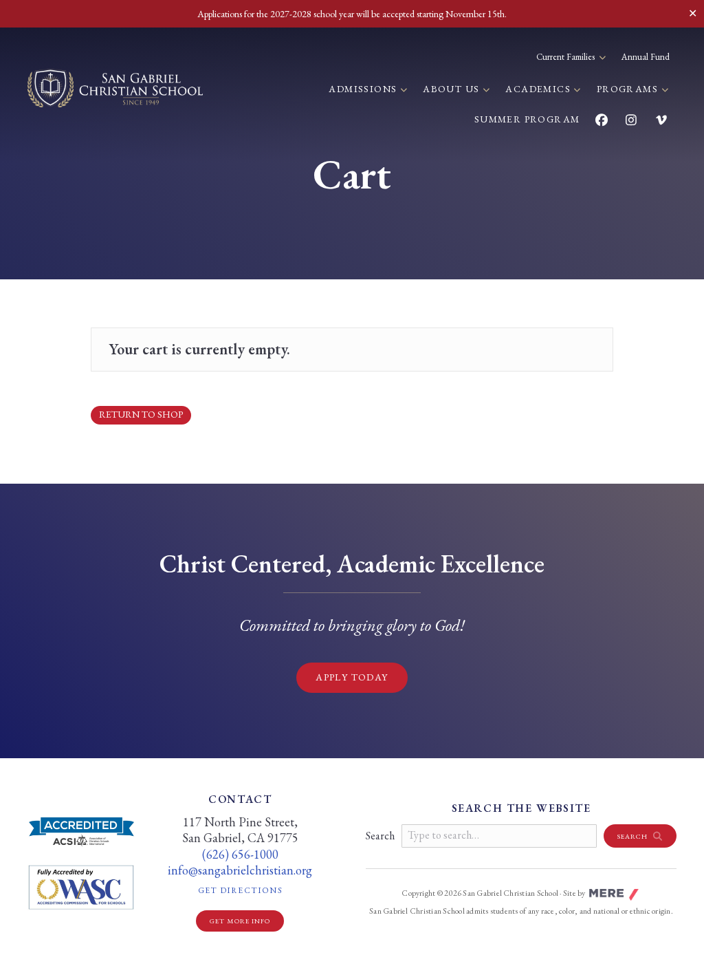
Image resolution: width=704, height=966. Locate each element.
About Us (453, 89)
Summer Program (527, 119)
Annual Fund (646, 57)
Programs (629, 89)
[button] (640, 836)
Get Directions (258, 890)
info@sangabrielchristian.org (240, 870)
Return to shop (141, 414)
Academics (539, 89)
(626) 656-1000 (240, 854)
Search (380, 835)
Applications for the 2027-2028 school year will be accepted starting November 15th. (352, 14)
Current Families (566, 57)
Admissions (364, 89)
